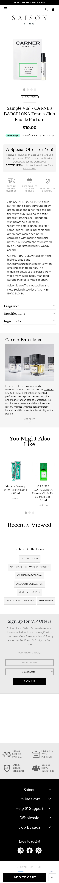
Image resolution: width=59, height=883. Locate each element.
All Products (29, 558)
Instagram (20, 850)
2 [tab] (28, 89)
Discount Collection (29, 583)
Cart (53, 9)
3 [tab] (31, 89)
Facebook (29, 850)
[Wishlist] (52, 877)
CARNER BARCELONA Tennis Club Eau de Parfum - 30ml (44, 493)
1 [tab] (24, 89)
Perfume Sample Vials (20, 600)
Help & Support (29, 808)
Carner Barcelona (29, 575)
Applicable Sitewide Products (29, 567)
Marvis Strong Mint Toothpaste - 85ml (15, 490)
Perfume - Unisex (29, 592)
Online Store (30, 799)
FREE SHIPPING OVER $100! (29, 2)
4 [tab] (35, 89)
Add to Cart (25, 877)
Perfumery (46, 600)
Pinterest (38, 850)
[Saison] (29, 20)
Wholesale (29, 817)
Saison (29, 789)
